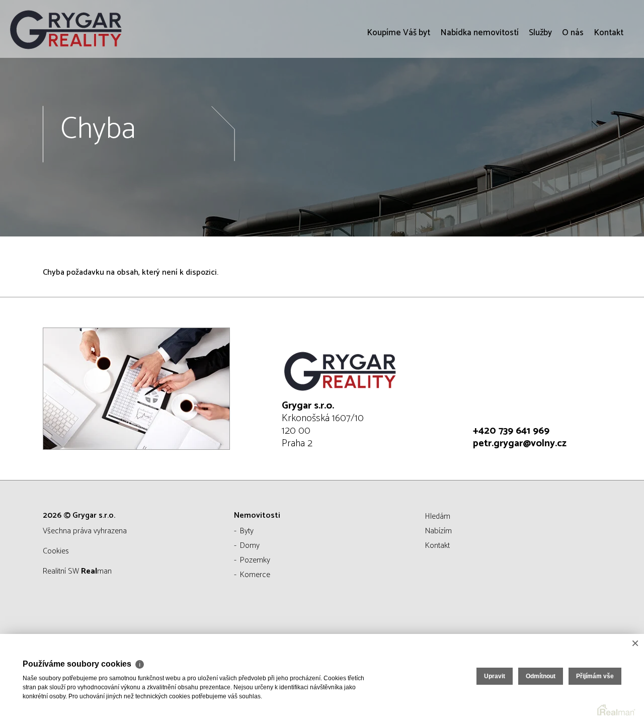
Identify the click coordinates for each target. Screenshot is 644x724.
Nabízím (438, 531)
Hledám (437, 516)
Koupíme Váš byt (398, 91)
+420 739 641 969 (511, 431)
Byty (247, 531)
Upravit (494, 676)
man (96, 571)
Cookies (56, 551)
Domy (250, 545)
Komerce (255, 575)
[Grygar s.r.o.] (83, 29)
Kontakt (608, 91)
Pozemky (255, 560)
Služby (540, 91)
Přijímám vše (595, 676)
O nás (573, 91)
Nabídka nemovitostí (479, 91)
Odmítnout (540, 676)
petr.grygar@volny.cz (520, 443)
